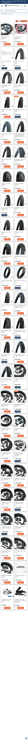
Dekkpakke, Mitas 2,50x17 (20, 551)
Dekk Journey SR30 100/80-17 (6, 184)
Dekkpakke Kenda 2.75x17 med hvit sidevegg (19, 454)
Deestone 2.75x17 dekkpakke (19, 37)
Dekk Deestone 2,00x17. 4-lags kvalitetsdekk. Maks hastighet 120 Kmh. (20, 135)
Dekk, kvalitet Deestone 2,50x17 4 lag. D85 (20, 355)
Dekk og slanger (6, 13)
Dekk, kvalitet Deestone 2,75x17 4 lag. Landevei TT (7, 380)
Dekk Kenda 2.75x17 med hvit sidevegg (7, 208)
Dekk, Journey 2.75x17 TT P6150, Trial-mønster (20, 331)
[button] (22, 6)
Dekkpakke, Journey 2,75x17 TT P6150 (19, 503)
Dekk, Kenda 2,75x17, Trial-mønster (6, 355)
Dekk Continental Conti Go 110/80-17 (7, 86)
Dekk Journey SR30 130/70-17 (19, 184)
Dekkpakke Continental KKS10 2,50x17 (20, 405)
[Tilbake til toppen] (26, 738)
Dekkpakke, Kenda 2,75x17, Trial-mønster (6, 527)
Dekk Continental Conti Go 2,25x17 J (20, 86)
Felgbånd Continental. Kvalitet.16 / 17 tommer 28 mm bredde (20, 600)
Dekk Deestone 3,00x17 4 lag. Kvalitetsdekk (20, 160)
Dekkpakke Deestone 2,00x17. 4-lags (6, 429)
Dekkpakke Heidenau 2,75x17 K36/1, (6, 453)
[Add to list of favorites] (7, 28)
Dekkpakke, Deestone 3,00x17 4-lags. (6, 503)
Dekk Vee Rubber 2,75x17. (7, 304)
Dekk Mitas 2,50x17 (19, 232)
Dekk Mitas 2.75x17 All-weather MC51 (7, 257)
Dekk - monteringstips (6, 61)
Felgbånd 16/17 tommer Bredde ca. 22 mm (7, 600)
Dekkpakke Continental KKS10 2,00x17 (7, 405)
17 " (12, 13)
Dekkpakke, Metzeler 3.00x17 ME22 (6, 551)
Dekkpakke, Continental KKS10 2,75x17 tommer (20, 479)
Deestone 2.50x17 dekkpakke (5, 37)
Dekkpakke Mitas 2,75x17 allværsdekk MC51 (7, 479)
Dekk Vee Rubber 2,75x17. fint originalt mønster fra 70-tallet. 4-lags (20, 306)
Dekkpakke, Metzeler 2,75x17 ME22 (19, 527)
